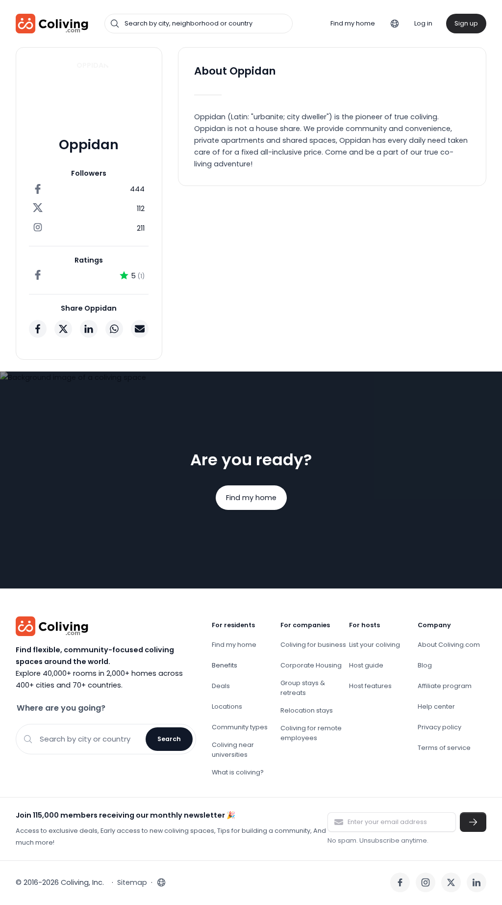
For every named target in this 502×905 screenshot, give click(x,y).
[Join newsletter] (473, 822)
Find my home (352, 23)
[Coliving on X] (451, 882)
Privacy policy (439, 727)
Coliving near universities (233, 750)
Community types (240, 727)
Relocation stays (306, 710)
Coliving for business (313, 644)
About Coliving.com (449, 644)
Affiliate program (445, 686)
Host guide (366, 665)
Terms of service (444, 748)
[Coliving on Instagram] (425, 882)
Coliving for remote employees (311, 733)
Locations (227, 706)
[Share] (38, 329)
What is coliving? (238, 772)
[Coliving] (52, 23)
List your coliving (374, 644)
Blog (425, 665)
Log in (423, 23)
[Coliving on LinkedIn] (476, 882)
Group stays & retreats (302, 688)
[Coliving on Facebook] (400, 882)
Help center (436, 706)
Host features (370, 686)
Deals (221, 686)
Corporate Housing (311, 665)
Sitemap (132, 882)
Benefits (224, 665)
